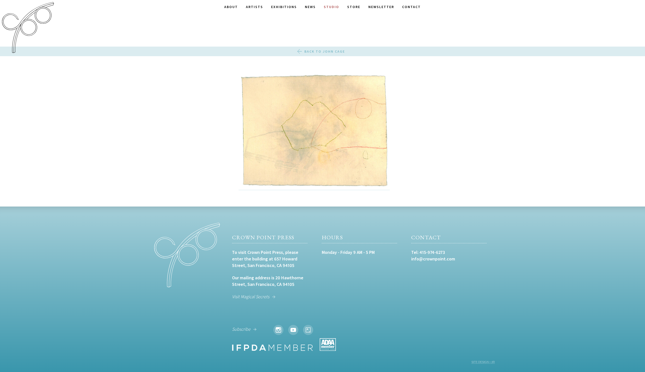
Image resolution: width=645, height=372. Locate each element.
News (310, 7)
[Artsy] (308, 330)
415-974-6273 (432, 252)
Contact (411, 7)
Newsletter (381, 7)
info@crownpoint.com (433, 259)
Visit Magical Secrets (250, 296)
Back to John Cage (324, 51)
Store (353, 7)
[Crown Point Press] (28, 28)
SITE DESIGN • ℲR (483, 361)
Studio (331, 7)
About (231, 7)
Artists (254, 7)
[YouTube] (293, 330)
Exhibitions (284, 7)
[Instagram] (278, 330)
